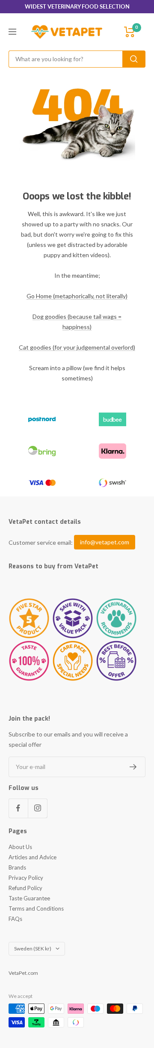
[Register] (133, 767)
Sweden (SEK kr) (32, 948)
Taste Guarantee (29, 898)
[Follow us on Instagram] (37, 808)
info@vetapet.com (104, 542)
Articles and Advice (32, 857)
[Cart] (129, 32)
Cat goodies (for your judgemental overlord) (77, 347)
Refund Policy (25, 888)
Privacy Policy (26, 877)
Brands (17, 867)
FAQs (15, 918)
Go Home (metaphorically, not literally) (77, 296)
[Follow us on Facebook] (18, 808)
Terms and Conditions (36, 908)
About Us (20, 846)
